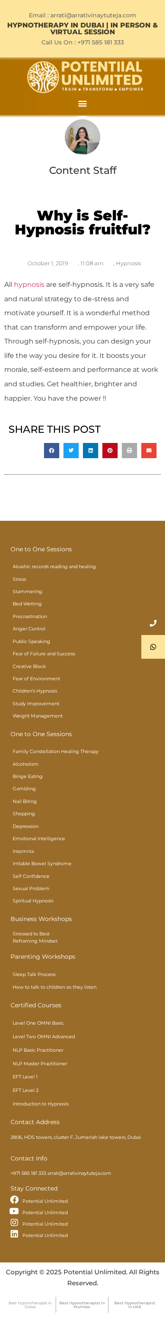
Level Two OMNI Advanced (44, 1036)
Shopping (24, 814)
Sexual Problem (31, 888)
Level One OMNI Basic (38, 1023)
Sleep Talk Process (34, 974)
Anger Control (29, 629)
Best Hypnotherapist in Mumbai (82, 1305)
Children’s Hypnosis (35, 691)
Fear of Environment (36, 679)
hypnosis (29, 284)
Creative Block (29, 666)
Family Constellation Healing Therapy (56, 751)
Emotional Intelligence (39, 838)
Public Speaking (31, 641)
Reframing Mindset (35, 941)
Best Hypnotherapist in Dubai (30, 1305)
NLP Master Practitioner (40, 1064)
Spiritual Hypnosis (33, 901)
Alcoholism (25, 764)
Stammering (27, 591)
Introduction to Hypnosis (41, 1104)
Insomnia (23, 851)
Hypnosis (128, 263)
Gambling (24, 789)
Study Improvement (36, 704)
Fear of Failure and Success (44, 654)
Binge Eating (28, 776)
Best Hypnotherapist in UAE (134, 1305)
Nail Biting (25, 801)
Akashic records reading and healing (54, 566)
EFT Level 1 (25, 1077)
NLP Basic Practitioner (38, 1050)
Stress (19, 579)
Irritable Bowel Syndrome (42, 863)
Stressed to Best (31, 934)
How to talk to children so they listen (54, 987)
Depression (25, 826)
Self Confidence (31, 876)
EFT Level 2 (25, 1090)
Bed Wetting (27, 604)
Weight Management (38, 716)
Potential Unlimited (45, 1201)
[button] (83, 103)
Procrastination (30, 616)
